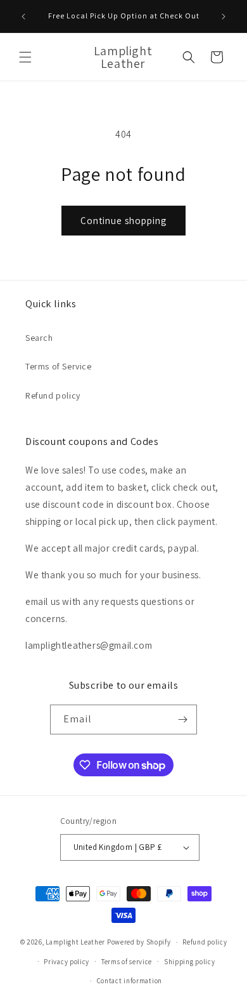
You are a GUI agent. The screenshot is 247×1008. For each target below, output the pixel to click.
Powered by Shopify (139, 942)
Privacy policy (66, 961)
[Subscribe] (182, 719)
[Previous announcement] (23, 16)
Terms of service (126, 961)
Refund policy (52, 395)
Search (39, 337)
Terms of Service (58, 366)
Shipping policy (189, 961)
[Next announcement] (224, 16)
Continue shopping (123, 221)
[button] (25, 57)
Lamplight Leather (75, 942)
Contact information (129, 980)
